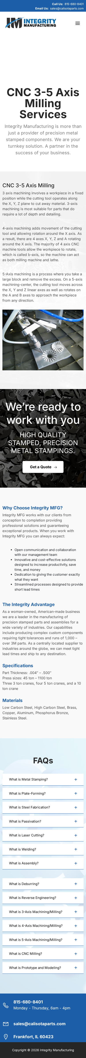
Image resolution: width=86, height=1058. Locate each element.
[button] (43, 780)
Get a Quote (40, 467)
